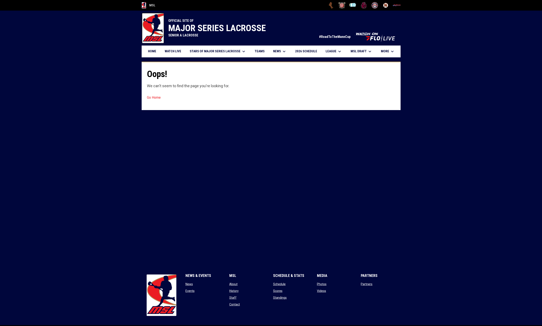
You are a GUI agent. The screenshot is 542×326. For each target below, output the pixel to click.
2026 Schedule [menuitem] (307, 51)
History (234, 291)
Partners (366, 284)
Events (190, 291)
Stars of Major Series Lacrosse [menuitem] (218, 51)
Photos (321, 284)
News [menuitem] (280, 51)
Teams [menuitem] (260, 51)
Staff (232, 297)
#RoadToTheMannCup (357, 37)
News (189, 284)
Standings (280, 297)
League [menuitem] (334, 51)
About (233, 284)
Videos (321, 291)
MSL (149, 5)
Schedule (279, 284)
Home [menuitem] (152, 51)
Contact (234, 304)
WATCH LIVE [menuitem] (174, 51)
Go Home (154, 97)
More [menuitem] (388, 51)
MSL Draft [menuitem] (361, 51)
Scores (277, 291)
